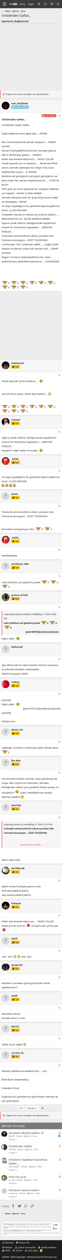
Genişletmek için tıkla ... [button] (31, 844)
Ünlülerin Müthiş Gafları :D (26, 1133)
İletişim (8, 1247)
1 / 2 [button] (21, 1108)
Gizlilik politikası (48, 1247)
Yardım (19, 1250)
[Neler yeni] (39, 4)
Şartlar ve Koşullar (27, 1247)
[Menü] (4, 4)
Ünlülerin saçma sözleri (24, 1190)
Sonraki (31, 1108)
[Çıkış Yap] (58, 4)
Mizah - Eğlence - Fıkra (26, 1136)
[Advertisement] (31, 56)
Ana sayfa (33, 1250)
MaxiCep (9, 1242)
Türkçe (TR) (23, 1242)
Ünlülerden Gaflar (20, 1146)
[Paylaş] (59, 116)
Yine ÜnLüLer (17, 1177)
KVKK (7, 1250)
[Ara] (45, 4)
